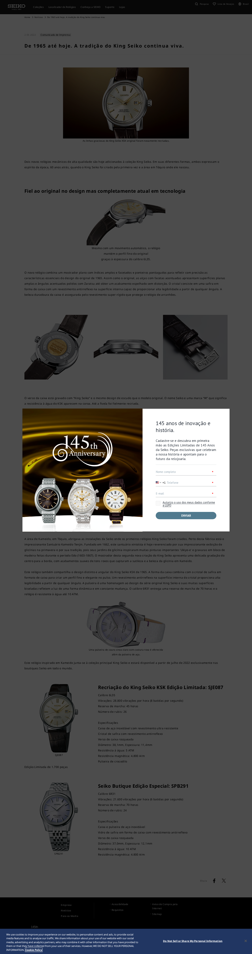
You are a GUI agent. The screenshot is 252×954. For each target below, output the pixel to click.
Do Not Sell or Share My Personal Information (192, 941)
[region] (126, 941)
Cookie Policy (33, 950)
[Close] (245, 941)
